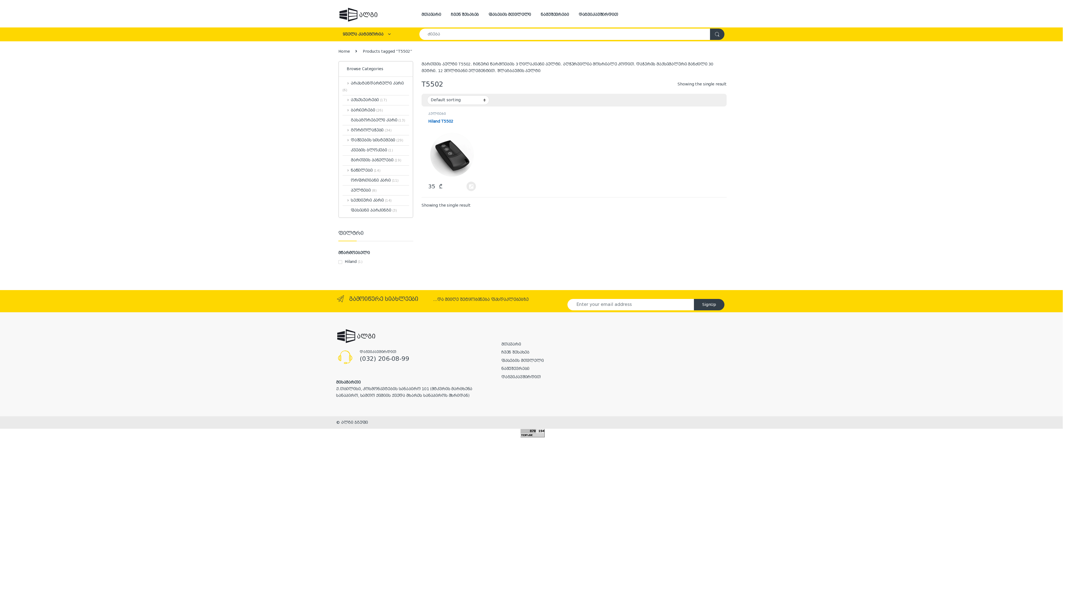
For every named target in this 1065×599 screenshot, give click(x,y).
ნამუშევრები (555, 14)
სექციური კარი (371, 200)
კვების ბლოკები (372, 150)
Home (344, 51)
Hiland (351, 261)
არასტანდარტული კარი (373, 86)
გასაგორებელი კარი (378, 120)
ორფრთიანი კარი (375, 180)
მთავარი (431, 14)
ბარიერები (367, 110)
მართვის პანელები (376, 160)
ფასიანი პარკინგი (374, 210)
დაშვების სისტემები (377, 140)
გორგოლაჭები (371, 130)
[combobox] (564, 34)
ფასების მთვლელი (510, 14)
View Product (468, 186)
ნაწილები (366, 170)
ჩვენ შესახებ (465, 14)
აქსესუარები (369, 100)
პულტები (437, 114)
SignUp (709, 304)
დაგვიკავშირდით (598, 14)
